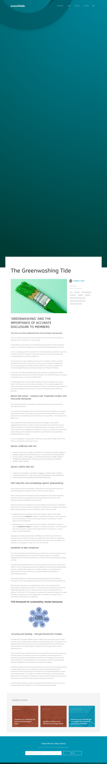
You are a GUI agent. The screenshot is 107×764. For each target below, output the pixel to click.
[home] (18, 6)
